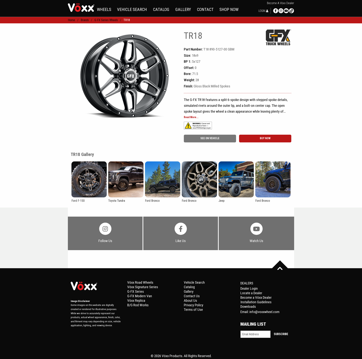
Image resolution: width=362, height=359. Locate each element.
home (71, 20)
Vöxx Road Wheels (140, 282)
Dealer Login (249, 288)
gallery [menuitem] (183, 9)
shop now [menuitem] (229, 9)
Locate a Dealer (251, 293)
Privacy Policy (193, 305)
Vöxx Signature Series (142, 287)
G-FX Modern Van (139, 296)
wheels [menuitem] (104, 9)
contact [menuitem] (205, 9)
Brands (85, 20)
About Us (190, 300)
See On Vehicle (209, 138)
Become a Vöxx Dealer (280, 3)
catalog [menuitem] (161, 9)
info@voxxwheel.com (264, 312)
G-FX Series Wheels (106, 20)
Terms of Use (193, 309)
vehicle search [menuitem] (132, 9)
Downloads (248, 306)
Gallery (188, 291)
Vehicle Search (194, 282)
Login (262, 11)
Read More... (191, 117)
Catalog (189, 287)
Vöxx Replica (136, 300)
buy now (265, 138)
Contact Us (192, 296)
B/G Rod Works (138, 305)
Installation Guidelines (256, 302)
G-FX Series (135, 291)
